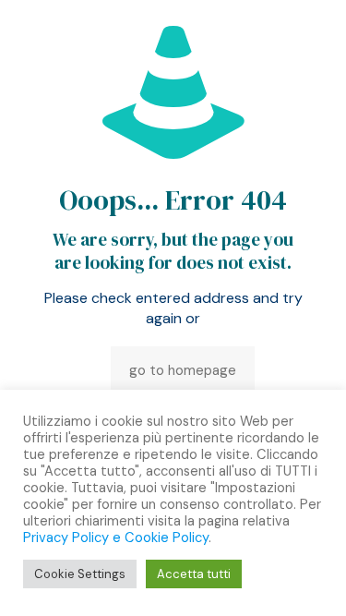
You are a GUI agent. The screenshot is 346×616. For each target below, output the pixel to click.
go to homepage (182, 370)
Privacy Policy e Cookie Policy (116, 537)
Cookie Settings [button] (79, 574)
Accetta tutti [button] (194, 574)
